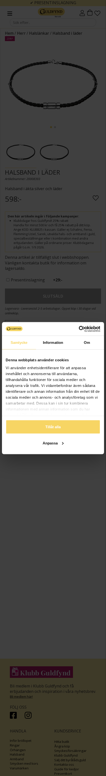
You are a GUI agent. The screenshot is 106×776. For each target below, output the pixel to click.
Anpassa (50, 443)
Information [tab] (53, 342)
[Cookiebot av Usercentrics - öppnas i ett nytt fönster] (78, 329)
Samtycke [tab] (19, 342)
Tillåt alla (53, 427)
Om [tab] (87, 342)
